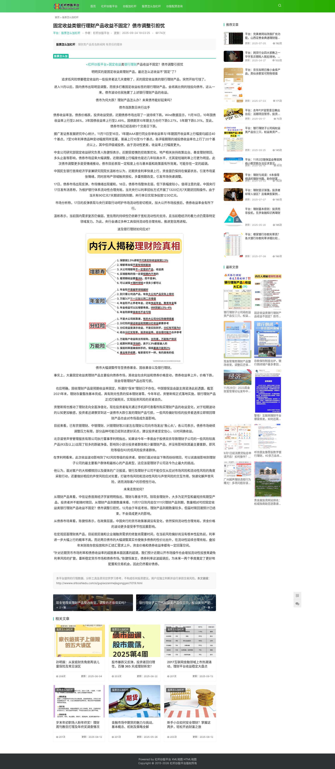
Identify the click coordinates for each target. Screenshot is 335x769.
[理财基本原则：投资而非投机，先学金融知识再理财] (233, 216)
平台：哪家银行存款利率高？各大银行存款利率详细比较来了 (262, 238)
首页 (93, 6)
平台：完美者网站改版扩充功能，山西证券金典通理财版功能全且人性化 (262, 37)
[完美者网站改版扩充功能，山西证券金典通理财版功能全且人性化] (233, 38)
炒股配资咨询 (174, 6)
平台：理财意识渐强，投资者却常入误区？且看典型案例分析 (262, 193)
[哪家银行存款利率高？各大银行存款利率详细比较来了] (233, 245)
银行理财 (130, 64)
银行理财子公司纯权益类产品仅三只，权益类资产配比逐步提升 (237, 313)
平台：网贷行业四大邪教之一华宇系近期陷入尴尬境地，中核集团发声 (262, 56)
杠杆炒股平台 (109, 6)
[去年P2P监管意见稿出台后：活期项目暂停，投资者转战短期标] (233, 114)
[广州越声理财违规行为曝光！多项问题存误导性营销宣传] (237, 469)
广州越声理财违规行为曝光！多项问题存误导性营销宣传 (237, 481)
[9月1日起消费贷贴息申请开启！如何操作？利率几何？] (237, 437)
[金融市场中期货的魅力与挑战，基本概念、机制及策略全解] (135, 701)
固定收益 (115, 64)
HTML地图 (190, 759)
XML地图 (178, 759)
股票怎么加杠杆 (151, 6)
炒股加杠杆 (129, 6)
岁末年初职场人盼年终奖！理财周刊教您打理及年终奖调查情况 (77, 725)
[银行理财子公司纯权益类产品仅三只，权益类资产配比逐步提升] (233, 139)
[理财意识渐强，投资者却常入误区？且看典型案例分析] (233, 194)
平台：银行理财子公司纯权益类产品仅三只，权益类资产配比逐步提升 (262, 131)
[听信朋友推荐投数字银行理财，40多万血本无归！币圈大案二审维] (268, 436)
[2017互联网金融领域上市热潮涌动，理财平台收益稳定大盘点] (190, 641)
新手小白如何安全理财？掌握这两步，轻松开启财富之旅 (189, 725)
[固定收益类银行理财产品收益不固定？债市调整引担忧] (268, 291)
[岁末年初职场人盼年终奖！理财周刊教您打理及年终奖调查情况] (79, 701)
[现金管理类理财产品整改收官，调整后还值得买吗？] (237, 339)
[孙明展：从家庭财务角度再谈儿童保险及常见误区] (79, 641)
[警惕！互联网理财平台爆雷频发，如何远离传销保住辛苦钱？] (268, 391)
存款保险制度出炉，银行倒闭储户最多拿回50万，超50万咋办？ (267, 362)
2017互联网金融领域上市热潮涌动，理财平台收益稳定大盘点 (189, 664)
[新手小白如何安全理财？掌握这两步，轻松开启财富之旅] (190, 701)
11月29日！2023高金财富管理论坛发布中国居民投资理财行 (237, 389)
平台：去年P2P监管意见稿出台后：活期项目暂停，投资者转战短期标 (262, 114)
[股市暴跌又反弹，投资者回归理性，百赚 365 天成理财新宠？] (135, 641)
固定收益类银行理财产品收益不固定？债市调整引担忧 (267, 314)
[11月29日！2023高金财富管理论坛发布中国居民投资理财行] (237, 377)
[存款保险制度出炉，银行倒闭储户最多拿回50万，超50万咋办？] (268, 339)
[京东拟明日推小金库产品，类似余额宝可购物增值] (233, 85)
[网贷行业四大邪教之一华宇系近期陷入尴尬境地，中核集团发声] (233, 56)
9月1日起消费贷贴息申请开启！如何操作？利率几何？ (237, 454)
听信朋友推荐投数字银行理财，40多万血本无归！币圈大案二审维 (267, 453)
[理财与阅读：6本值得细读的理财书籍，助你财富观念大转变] (233, 177)
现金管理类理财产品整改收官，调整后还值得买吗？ (237, 362)
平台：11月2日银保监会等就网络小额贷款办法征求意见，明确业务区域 (263, 163)
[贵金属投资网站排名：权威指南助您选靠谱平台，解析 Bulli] (268, 479)
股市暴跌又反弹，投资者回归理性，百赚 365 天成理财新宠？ (133, 664)
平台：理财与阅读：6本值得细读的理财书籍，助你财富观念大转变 (262, 178)
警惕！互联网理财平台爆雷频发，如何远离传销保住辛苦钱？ (267, 417)
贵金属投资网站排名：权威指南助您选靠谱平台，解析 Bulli (267, 501)
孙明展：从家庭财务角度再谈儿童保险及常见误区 (77, 664)
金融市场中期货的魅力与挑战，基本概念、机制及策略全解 (133, 725)
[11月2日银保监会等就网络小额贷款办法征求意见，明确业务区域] (233, 161)
